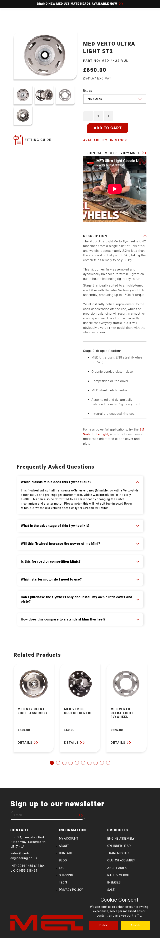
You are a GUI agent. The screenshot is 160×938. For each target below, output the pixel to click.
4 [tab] (71, 763)
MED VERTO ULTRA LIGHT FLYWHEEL (122, 713)
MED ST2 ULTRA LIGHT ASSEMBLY (33, 711)
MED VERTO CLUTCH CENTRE (78, 711)
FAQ (62, 868)
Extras (87, 90)
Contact (66, 853)
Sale (111, 890)
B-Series (113, 882)
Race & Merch (118, 875)
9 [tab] (102, 763)
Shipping (66, 875)
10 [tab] (108, 763)
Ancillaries (117, 868)
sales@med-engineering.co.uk (23, 855)
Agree (135, 925)
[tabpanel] (33, 708)
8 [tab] (96, 763)
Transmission (118, 853)
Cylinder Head (119, 846)
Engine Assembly (120, 838)
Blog (63, 860)
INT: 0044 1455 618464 (27, 866)
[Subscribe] (80, 815)
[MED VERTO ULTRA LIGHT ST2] (23, 95)
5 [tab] (77, 763)
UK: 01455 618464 (23, 870)
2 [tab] (58, 763)
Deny (103, 925)
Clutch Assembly (121, 860)
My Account (68, 838)
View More (131, 153)
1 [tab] (52, 763)
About (64, 846)
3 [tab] (64, 763)
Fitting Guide (38, 140)
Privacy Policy (71, 890)
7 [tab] (89, 763)
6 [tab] (83, 763)
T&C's (63, 882)
